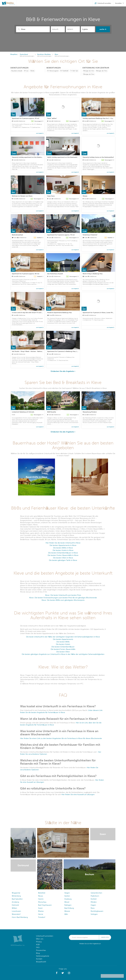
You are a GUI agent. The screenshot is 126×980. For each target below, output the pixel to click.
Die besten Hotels (63, 644)
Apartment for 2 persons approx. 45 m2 (25, 118)
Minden (94, 902)
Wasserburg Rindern (90, 412)
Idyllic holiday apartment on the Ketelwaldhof (63, 157)
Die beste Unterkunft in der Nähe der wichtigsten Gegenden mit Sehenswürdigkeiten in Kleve (63, 637)
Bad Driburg (69, 908)
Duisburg (67, 899)
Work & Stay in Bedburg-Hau (93, 274)
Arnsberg (15, 902)
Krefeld (93, 899)
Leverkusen (16, 911)
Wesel (66, 902)
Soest (40, 908)
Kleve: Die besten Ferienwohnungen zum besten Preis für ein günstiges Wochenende (63, 598)
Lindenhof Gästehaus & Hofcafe (23, 412)
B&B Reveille (51, 412)
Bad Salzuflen (17, 899)
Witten (14, 908)
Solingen (94, 914)
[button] (56, 973)
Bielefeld (41, 893)
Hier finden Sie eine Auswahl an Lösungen (78, 794)
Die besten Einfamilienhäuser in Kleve (63, 553)
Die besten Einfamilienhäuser (63, 647)
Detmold (15, 905)
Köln (66, 914)
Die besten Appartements (63, 639)
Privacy (39, 942)
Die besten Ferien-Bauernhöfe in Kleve (63, 555)
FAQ (37, 947)
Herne (40, 914)
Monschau (42, 902)
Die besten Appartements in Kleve (63, 545)
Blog (38, 953)
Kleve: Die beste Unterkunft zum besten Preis (63, 595)
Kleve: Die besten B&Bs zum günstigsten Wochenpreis (63, 600)
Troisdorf (41, 917)
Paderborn (95, 896)
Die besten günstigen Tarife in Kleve (63, 560)
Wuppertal (16, 893)
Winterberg (16, 896)
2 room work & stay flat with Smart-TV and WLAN (29, 312)
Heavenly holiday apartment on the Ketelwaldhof (29, 157)
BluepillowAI (41, 962)
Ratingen (67, 905)
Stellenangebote (42, 956)
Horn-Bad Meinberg (20, 917)
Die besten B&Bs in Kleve (63, 548)
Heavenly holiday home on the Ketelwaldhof (98, 157)
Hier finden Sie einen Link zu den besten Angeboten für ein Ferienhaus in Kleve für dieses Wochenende (61, 738)
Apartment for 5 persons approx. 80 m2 (25, 274)
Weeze (85, 196)
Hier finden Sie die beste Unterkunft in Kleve (63, 543)
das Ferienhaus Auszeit (55, 274)
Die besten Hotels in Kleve (63, 550)
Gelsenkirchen (96, 893)
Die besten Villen (63, 652)
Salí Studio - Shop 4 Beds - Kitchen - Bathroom (28, 351)
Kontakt (39, 959)
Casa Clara (51, 196)
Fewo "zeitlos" (52, 118)
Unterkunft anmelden (44, 936)
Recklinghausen (97, 911)
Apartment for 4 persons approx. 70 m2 (61, 235)
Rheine (41, 911)
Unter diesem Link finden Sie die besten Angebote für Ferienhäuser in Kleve (61, 711)
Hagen (93, 905)
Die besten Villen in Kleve (63, 558)
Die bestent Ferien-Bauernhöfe (63, 649)
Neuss (40, 896)
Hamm (40, 899)
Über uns (39, 939)
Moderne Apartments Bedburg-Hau (59, 312)
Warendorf (16, 914)
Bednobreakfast (17, 235)
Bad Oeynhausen (45, 905)
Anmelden (105, 937)
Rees (93, 908)
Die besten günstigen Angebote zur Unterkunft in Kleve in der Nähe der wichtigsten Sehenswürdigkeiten (63, 654)
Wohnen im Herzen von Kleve (22, 196)
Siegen (67, 893)
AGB (38, 944)
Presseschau (41, 950)
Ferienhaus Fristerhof (90, 235)
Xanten (67, 896)
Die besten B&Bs (63, 642)
